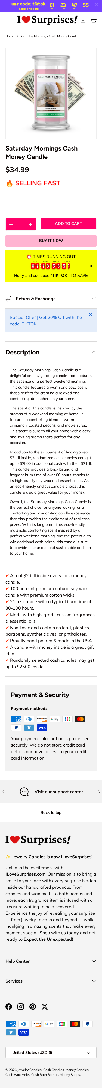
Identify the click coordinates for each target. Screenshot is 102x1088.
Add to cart (68, 223)
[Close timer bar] (96, 4)
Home (10, 36)
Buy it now (51, 240)
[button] (93, 20)
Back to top (51, 812)
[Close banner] (91, 265)
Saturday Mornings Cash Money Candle (49, 36)
